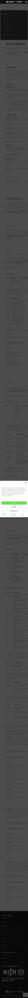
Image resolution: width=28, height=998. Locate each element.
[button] (26, 482)
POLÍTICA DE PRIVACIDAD (13, 514)
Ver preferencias (14, 510)
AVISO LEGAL (23, 514)
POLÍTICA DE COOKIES (3, 514)
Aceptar (14, 503)
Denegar (14, 506)
